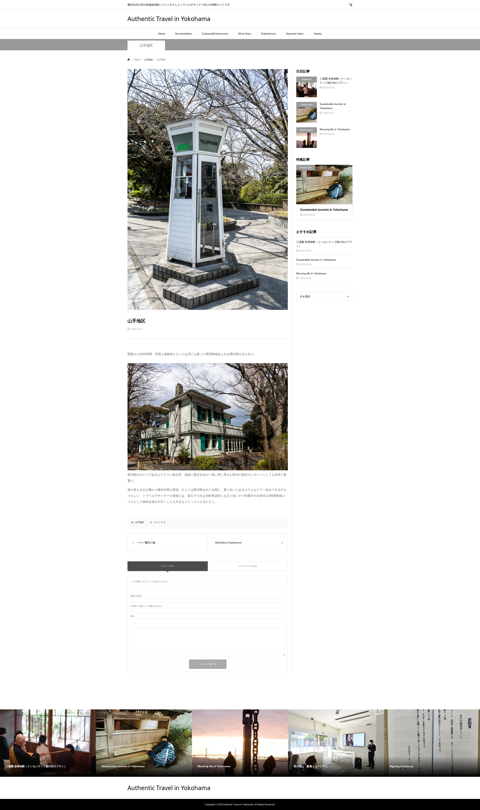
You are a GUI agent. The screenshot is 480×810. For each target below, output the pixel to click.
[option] (48, 743)
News (161, 33)
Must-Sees (244, 33)
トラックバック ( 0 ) (247, 566)
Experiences (268, 33)
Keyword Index (295, 33)
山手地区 (146, 45)
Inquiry (318, 33)
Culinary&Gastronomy (215, 33)
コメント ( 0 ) (167, 566)
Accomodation (183, 33)
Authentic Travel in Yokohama (169, 19)
